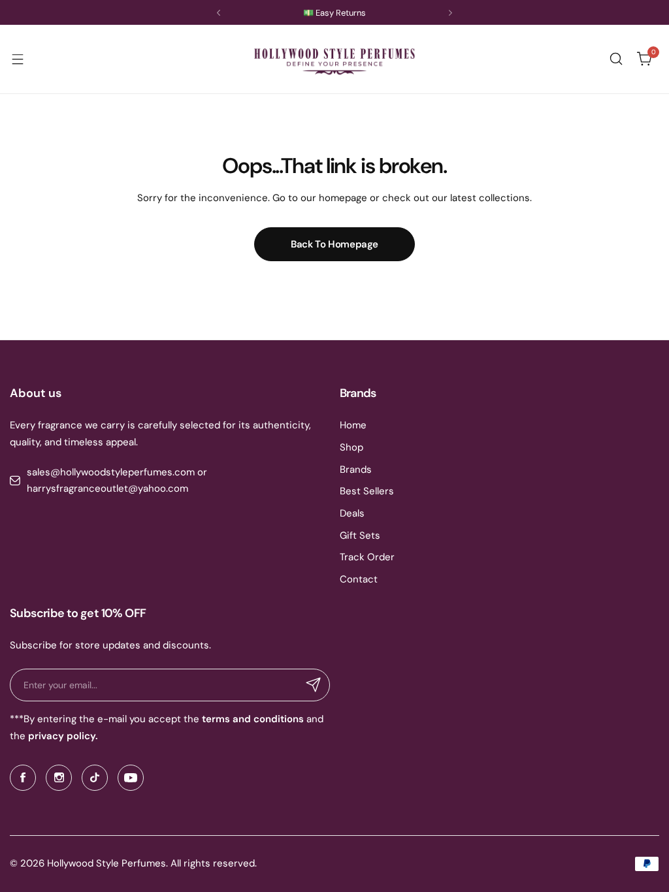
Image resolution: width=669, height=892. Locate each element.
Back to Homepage (334, 244)
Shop (351, 447)
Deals (352, 513)
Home (353, 425)
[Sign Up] (313, 685)
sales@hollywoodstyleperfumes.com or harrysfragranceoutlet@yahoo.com (117, 481)
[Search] (616, 58)
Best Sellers (367, 491)
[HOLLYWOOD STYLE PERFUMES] (334, 59)
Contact (359, 579)
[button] (218, 12)
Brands (356, 469)
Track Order (367, 557)
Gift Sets (360, 535)
